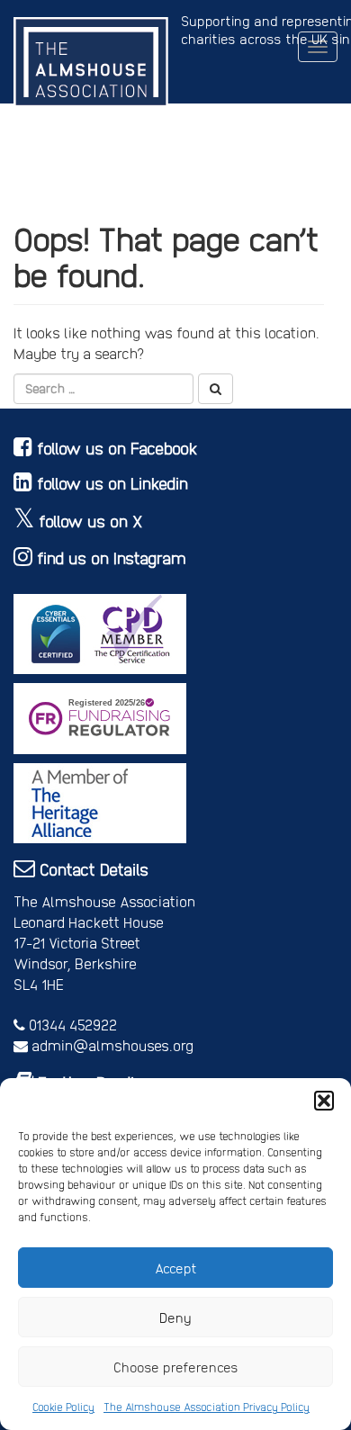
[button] (324, 1101)
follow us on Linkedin (112, 482)
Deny (175, 1317)
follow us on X (91, 520)
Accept (176, 1268)
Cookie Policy (63, 1406)
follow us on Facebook (117, 447)
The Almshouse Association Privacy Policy (207, 1406)
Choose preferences (175, 1367)
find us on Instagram (111, 557)
